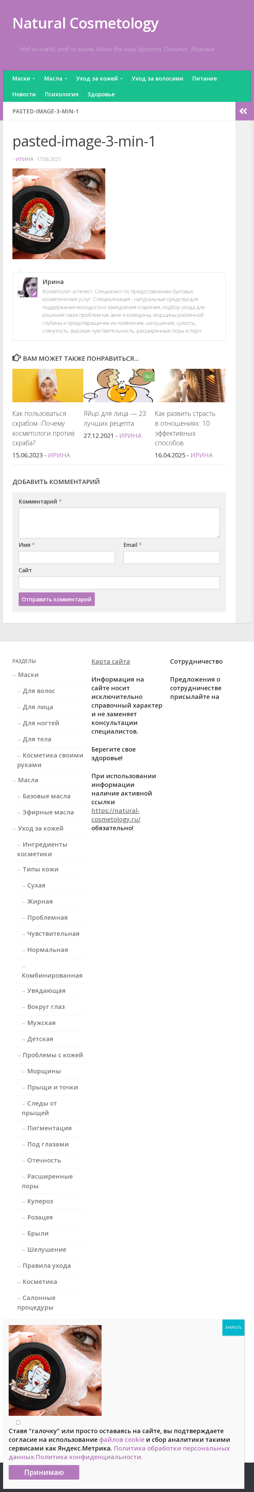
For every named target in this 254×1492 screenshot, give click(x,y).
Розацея (40, 1217)
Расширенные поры (47, 1181)
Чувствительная (53, 933)
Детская (40, 1039)
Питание (204, 78)
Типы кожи (41, 869)
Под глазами (48, 1144)
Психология (62, 94)
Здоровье (101, 94)
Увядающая (46, 990)
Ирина (24, 159)
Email (132, 544)
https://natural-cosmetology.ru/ (116, 814)
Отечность (44, 1160)
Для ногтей (41, 723)
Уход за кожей (97, 78)
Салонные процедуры (36, 1302)
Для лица (38, 707)
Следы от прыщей (39, 1108)
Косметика (40, 1281)
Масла (53, 78)
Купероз (40, 1201)
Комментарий (40, 501)
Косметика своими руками (50, 760)
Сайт (25, 570)
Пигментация (49, 1128)
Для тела (37, 739)
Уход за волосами (157, 78)
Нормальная (47, 949)
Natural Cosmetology (85, 23)
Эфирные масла (48, 812)
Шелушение (46, 1249)
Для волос (39, 691)
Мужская (41, 1023)
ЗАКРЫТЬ (233, 1327)
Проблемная (47, 917)
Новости (24, 94)
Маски (21, 78)
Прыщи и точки (52, 1087)
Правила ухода (47, 1265)
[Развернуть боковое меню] (243, 111)
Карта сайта (110, 661)
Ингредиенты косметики (42, 849)
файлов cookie (121, 1439)
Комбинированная (52, 975)
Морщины (44, 1071)
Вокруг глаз (46, 1006)
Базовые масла (47, 796)
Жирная (40, 901)
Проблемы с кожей (53, 1055)
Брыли (38, 1233)
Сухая (36, 885)
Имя (27, 544)
